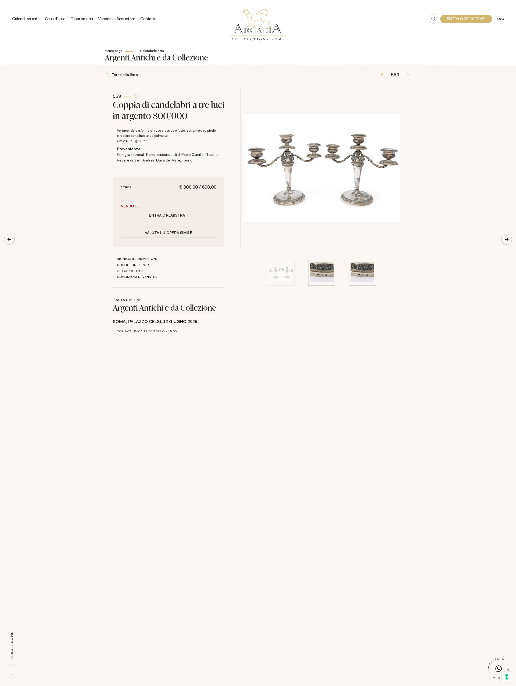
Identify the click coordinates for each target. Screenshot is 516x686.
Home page (114, 51)
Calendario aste (26, 18)
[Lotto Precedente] (382, 75)
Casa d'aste (55, 18)
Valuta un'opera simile (168, 232)
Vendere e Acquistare (116, 18)
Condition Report (134, 265)
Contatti (147, 18)
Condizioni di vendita (137, 277)
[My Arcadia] (466, 19)
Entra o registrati (168, 215)
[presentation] (246, 168)
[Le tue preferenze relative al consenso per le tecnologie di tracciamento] (506, 676)
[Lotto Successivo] (407, 75)
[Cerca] (433, 19)
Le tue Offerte (131, 271)
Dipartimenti (81, 18)
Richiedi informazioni (137, 259)
